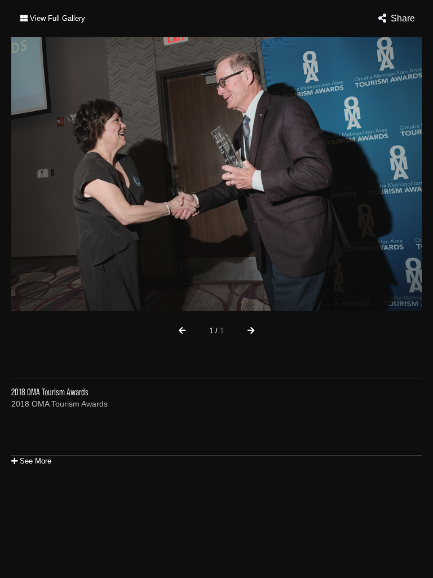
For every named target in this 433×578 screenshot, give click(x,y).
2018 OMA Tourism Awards (59, 403)
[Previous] (182, 330)
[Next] (251, 330)
